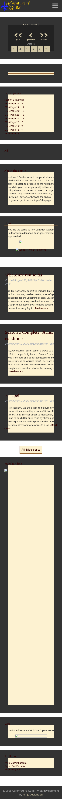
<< (18, 34)
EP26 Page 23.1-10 (14, 110)
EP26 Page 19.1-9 (13, 125)
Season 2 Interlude (14, 99)
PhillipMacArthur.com (15, 762)
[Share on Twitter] (21, 49)
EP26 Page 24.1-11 (14, 107)
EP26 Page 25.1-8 (13, 103)
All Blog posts (31, 449)
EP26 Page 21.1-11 (14, 118)
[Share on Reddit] (47, 49)
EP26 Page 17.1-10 (14, 133)
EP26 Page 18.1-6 (13, 129)
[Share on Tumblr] (34, 49)
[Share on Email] (40, 49)
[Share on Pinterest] (27, 49)
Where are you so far (24, 275)
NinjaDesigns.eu (12, 769)
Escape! (12, 395)
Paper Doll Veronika (14, 766)
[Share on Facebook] (14, 49)
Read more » (41, 308)
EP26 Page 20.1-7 (13, 122)
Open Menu (55, 6)
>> (44, 34)
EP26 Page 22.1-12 (14, 114)
